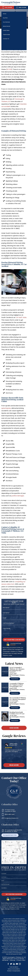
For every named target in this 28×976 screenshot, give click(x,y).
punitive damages (17, 496)
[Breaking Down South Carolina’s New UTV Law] (4, 716)
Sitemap (12, 960)
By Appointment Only (9, 835)
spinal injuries (6, 408)
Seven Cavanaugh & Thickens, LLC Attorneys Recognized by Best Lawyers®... (16, 670)
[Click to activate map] (14, 863)
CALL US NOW (8, 7)
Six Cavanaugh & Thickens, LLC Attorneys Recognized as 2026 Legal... (17, 699)
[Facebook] (8, 964)
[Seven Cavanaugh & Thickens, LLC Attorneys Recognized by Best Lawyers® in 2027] (4, 672)
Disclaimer (5, 960)
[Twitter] (11, 964)
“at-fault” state (21, 317)
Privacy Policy (21, 960)
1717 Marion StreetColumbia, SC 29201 (10, 810)
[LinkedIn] (14, 964)
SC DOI (9, 69)
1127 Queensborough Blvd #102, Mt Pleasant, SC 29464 (13, 830)
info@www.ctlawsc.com (11, 818)
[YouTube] (17, 964)
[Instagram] (20, 964)
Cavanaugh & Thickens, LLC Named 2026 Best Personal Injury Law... (16, 685)
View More (14, 728)
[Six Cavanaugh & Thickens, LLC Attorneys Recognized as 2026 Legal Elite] (4, 702)
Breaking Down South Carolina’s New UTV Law (16, 713)
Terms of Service (19, 959)
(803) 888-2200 (9, 814)
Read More (14, 679)
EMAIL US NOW (22, 7)
